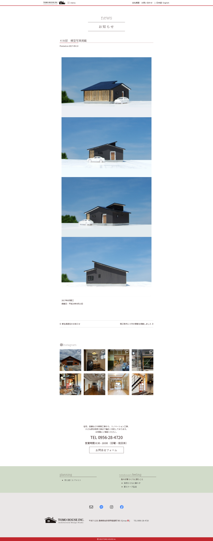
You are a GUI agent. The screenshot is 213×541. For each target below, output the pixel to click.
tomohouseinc (70, 352)
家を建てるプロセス (72, 480)
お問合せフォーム (106, 450)
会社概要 (136, 2)
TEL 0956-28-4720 (106, 437)
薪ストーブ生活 (130, 486)
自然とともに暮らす (132, 483)
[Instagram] (79, 368)
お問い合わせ (146, 2)
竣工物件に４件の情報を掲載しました (135, 323)
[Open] (70, 360)
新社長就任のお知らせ (71, 323)
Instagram (69, 345)
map (125, 520)
